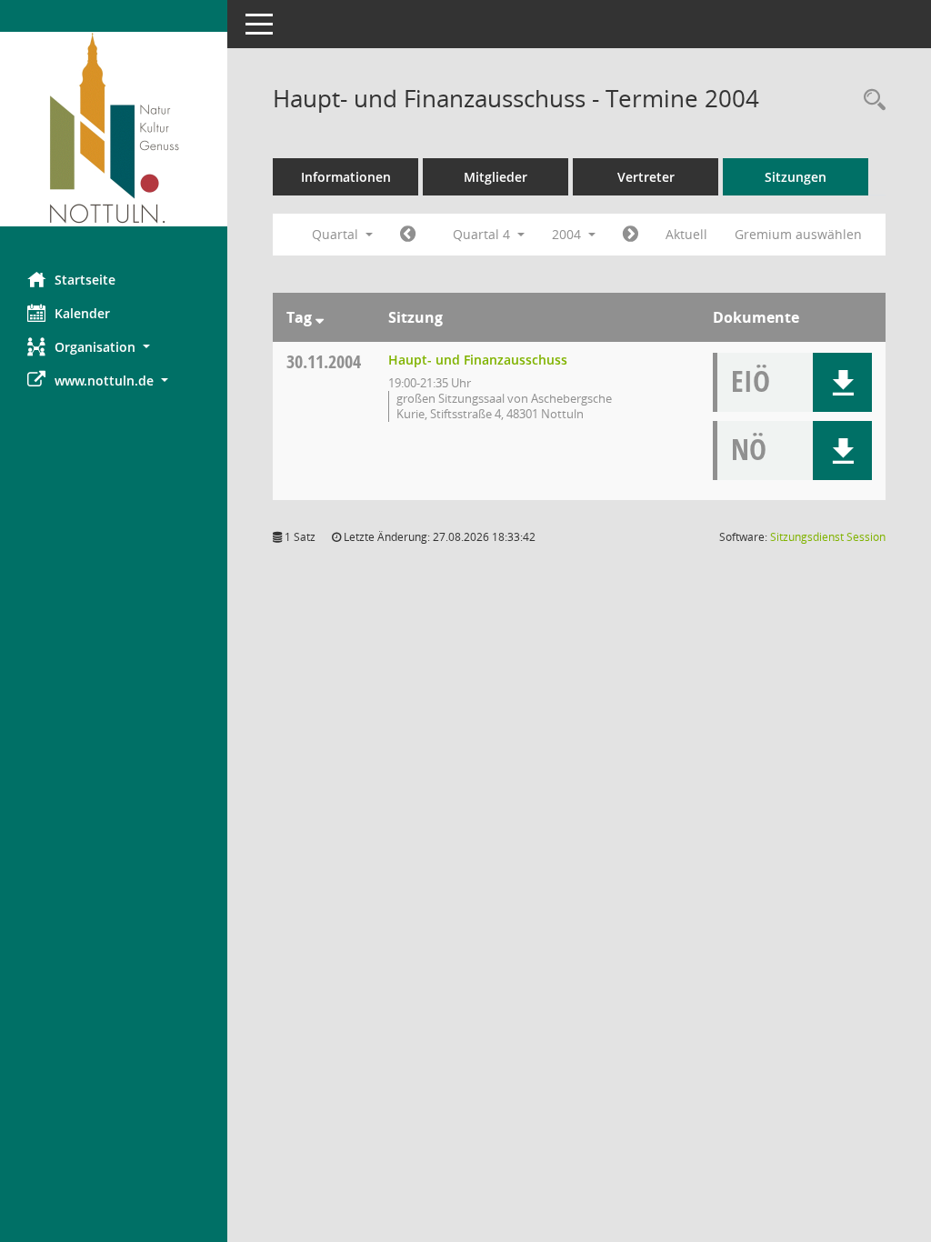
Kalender (82, 313)
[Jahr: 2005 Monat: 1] (630, 234)
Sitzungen (795, 176)
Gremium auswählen (798, 234)
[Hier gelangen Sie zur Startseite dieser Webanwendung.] (113, 129)
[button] (113, 347)
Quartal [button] (337, 234)
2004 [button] (568, 234)
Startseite (85, 279)
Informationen (346, 176)
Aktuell (686, 234)
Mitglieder (495, 176)
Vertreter (646, 176)
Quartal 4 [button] (483, 234)
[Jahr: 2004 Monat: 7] (407, 234)
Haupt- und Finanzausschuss (477, 359)
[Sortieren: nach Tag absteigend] (319, 317)
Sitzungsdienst (828, 537)
